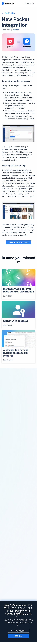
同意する (18, 636)
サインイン (27, 3)
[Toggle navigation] (33, 3)
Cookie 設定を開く (18, 631)
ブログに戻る (9, 13)
